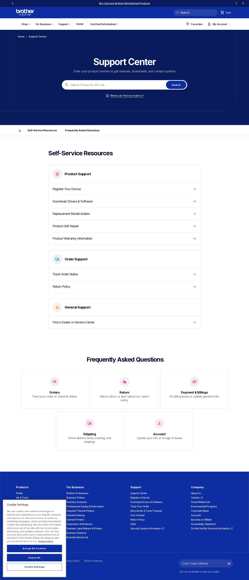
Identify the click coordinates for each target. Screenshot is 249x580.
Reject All (34, 557)
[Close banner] (243, 3)
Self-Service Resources (42, 130)
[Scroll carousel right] (236, 3)
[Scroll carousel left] (12, 3)
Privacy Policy (45, 541)
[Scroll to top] (20, 130)
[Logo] (25, 12)
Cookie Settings (34, 566)
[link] (124, 3)
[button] (229, 563)
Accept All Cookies (34, 548)
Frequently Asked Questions (82, 130)
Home (21, 36)
